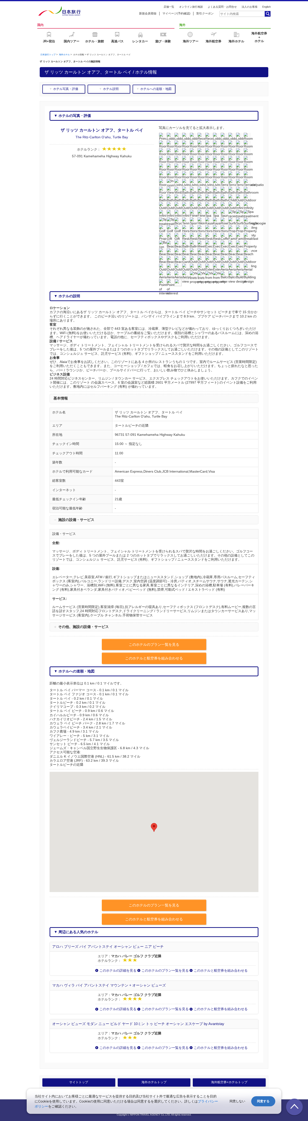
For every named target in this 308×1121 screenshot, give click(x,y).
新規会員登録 (147, 13)
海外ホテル (64, 54)
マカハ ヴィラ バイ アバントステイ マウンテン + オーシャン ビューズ (109, 985)
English (266, 6)
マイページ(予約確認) (176, 13)
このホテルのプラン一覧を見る (165, 970)
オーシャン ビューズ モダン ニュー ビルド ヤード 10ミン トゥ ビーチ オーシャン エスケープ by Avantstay (138, 1024)
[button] (154, 827)
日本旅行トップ (48, 54)
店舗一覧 (169, 6)
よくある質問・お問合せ (222, 6)
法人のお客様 (249, 6)
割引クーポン (205, 13)
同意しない (237, 1101)
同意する (263, 1101)
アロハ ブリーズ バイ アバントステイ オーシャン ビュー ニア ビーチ (108, 946)
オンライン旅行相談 (191, 6)
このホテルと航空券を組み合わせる (221, 970)
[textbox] (242, 13)
